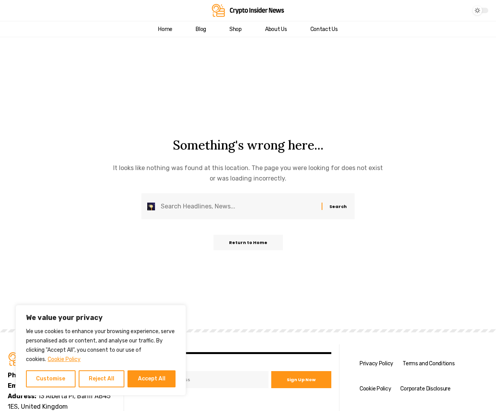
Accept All (151, 378)
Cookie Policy (64, 359)
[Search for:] (238, 206)
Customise (50, 378)
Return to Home (248, 242)
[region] (101, 350)
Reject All (101, 378)
